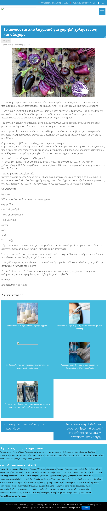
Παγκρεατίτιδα (83, 482)
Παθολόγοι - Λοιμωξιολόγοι (70, 455)
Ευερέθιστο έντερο (85, 476)
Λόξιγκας (29, 482)
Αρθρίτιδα (83, 469)
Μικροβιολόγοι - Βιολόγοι (85, 452)
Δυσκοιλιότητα (31, 476)
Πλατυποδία (23, 486)
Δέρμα (99, 472)
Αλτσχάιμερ (51, 469)
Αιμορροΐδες (18, 469)
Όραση (49, 482)
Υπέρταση (36, 492)
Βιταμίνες (10, 472)
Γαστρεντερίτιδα (30, 472)
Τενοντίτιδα (72, 489)
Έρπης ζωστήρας (69, 476)
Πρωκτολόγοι (98, 455)
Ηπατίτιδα (28, 479)
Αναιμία (60, 469)
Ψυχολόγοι (16, 459)
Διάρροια (13, 476)
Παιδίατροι (86, 455)
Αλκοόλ (33, 469)
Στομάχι (34, 489)
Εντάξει (85, 508)
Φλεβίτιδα (61, 492)
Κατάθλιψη (98, 479)
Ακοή (26, 469)
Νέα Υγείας (6, 40)
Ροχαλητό (50, 486)
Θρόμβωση (38, 479)
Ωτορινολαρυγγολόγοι (31, 459)
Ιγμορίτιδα (66, 479)
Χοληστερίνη (72, 492)
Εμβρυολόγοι (68, 452)
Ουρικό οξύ (58, 482)
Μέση (37, 482)
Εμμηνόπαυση (55, 476)
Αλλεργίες (41, 469)
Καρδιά (81, 479)
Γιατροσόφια (73, 472)
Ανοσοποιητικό (71, 469)
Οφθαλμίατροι (51, 455)
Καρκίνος (88, 479)
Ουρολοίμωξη (69, 482)
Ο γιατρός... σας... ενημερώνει (54, 2)
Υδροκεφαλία (24, 492)
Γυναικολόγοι (18, 452)
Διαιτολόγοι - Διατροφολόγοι (49, 452)
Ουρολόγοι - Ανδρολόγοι (33, 455)
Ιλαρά (74, 479)
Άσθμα (91, 469)
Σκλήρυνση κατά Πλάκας (65, 486)
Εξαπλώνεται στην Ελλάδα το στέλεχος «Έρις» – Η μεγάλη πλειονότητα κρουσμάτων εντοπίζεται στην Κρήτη (83, 430)
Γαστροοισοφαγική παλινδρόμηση (52, 472)
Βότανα (19, 472)
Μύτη (42, 482)
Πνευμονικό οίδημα (37, 486)
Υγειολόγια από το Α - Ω (84, 2)
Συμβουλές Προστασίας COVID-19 (52, 489)
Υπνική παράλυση (48, 492)
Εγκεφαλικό (43, 476)
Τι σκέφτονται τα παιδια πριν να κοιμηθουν (26, 426)
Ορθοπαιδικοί (16, 455)
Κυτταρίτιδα (19, 482)
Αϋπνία (99, 469)
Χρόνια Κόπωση (84, 492)
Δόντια (21, 476)
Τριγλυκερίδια (84, 489)
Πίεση (14, 486)
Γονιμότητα (84, 472)
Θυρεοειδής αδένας (52, 479)
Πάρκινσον (94, 482)
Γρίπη (92, 472)
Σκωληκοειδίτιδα (83, 486)
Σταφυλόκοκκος (23, 489)
